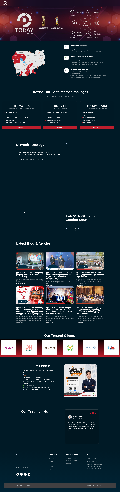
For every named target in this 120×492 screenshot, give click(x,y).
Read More (19, 283)
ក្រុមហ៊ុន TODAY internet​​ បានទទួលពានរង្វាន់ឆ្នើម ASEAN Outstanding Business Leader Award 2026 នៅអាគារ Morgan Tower (59, 310)
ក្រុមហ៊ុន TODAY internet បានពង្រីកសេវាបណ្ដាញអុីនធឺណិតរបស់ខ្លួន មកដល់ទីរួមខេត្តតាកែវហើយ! (90, 275)
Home (39, 3)
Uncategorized (22, 266)
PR (50, 301)
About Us (75, 3)
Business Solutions (50, 3)
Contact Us (85, 3)
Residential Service (65, 3)
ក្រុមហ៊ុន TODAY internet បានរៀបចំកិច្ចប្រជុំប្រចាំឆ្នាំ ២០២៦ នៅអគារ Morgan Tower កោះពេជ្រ (29, 275)
